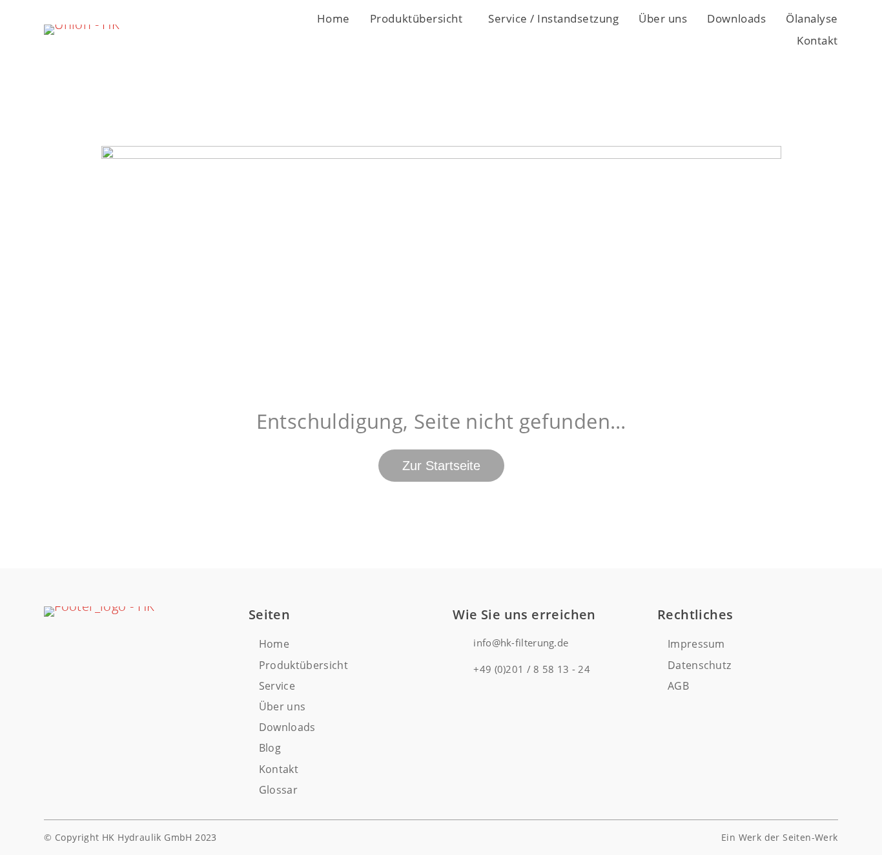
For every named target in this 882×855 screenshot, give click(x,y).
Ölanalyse (812, 18)
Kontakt (817, 40)
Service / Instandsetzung (553, 18)
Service (277, 686)
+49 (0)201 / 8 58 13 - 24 (531, 669)
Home (333, 18)
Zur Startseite (441, 465)
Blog (270, 748)
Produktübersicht (416, 18)
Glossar (278, 790)
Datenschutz (700, 665)
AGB (678, 686)
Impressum (696, 644)
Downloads (736, 18)
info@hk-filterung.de (520, 642)
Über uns (663, 18)
